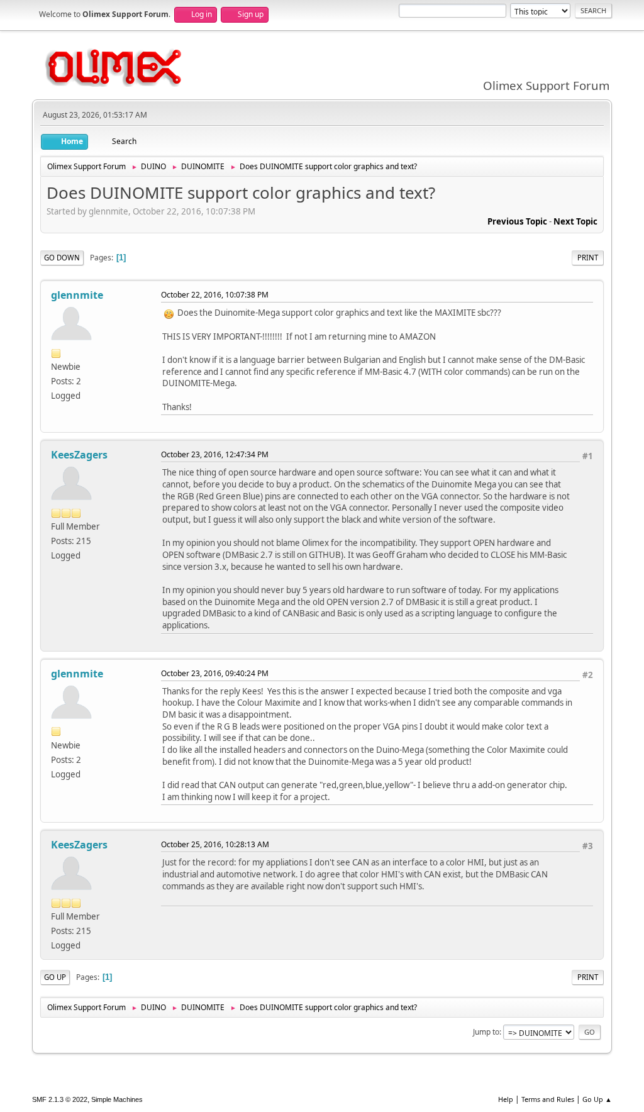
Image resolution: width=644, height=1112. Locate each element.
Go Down (62, 257)
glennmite (77, 295)
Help (505, 1099)
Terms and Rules (547, 1099)
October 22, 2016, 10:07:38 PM (215, 294)
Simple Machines (117, 1099)
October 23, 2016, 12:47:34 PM (215, 454)
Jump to (486, 1031)
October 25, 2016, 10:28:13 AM (215, 844)
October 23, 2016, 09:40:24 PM (215, 673)
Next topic (575, 221)
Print (587, 257)
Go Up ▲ (597, 1099)
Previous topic (517, 221)
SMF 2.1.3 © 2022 (59, 1099)
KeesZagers (79, 455)
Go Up (55, 977)
